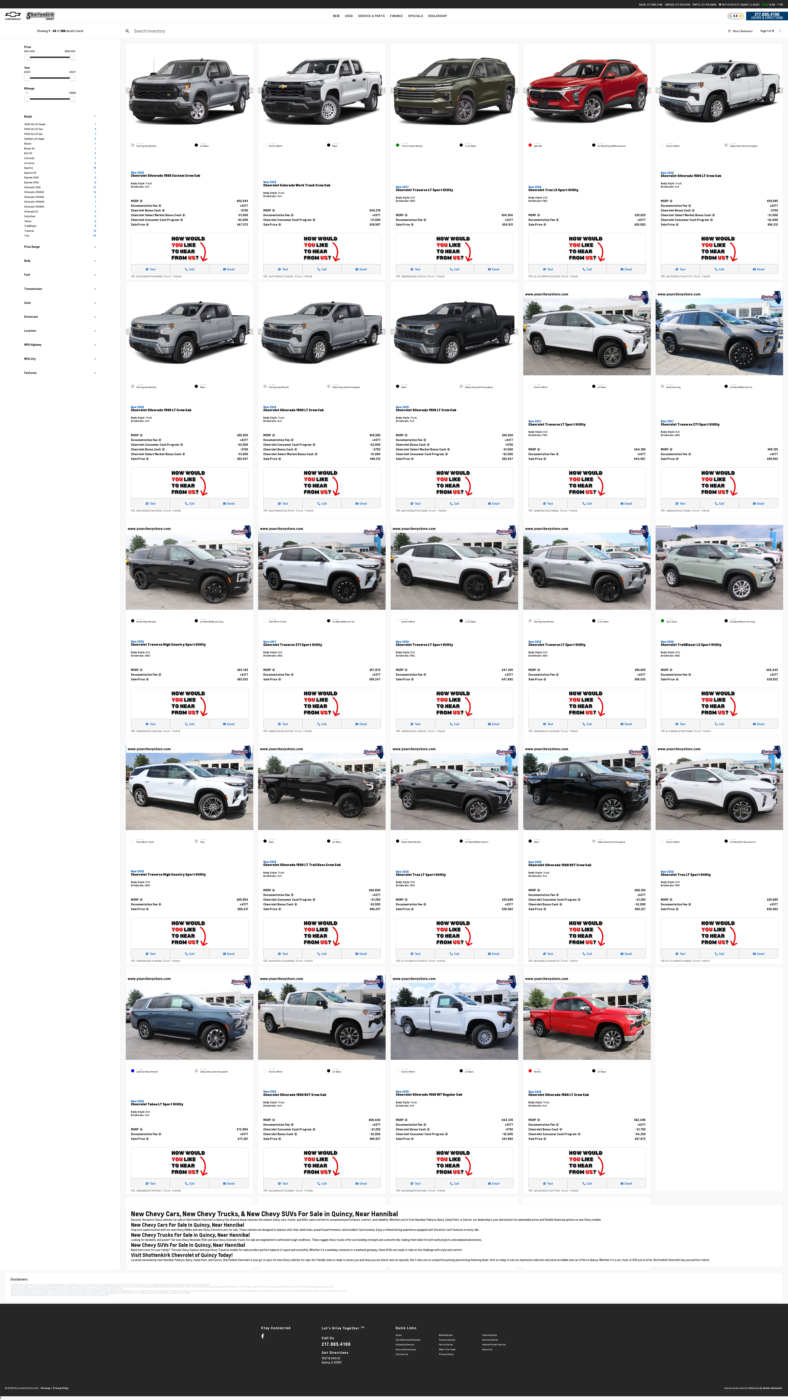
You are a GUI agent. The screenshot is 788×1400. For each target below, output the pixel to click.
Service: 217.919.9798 (677, 4)
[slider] (27, 57)
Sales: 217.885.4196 (650, 4)
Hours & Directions (767, 17)
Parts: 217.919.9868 (704, 4)
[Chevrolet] (13, 16)
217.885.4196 (767, 14)
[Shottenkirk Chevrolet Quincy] (40, 16)
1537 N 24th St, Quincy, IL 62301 (740, 4)
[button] (249, 90)
